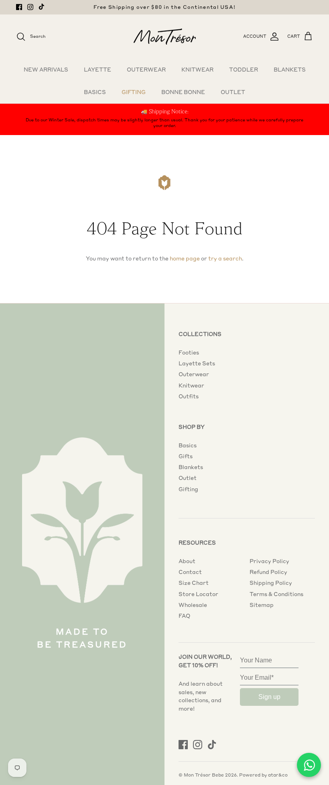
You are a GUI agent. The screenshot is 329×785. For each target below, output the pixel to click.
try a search (225, 258)
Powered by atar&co (263, 775)
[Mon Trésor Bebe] (165, 37)
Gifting (134, 92)
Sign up (269, 696)
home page (185, 258)
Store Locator (198, 594)
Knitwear (197, 69)
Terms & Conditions (276, 594)
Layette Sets (197, 363)
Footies (189, 352)
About (187, 561)
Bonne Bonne (183, 92)
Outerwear (146, 69)
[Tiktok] (42, 7)
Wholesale (193, 605)
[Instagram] (30, 7)
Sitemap (262, 605)
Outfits (189, 396)
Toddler (243, 69)
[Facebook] (19, 7)
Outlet (233, 92)
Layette (97, 69)
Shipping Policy (271, 583)
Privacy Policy (269, 561)
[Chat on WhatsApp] (309, 765)
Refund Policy (268, 572)
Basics (95, 92)
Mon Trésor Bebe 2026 (210, 775)
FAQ (184, 616)
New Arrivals (46, 69)
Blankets (290, 69)
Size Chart (194, 583)
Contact (190, 572)
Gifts (186, 456)
